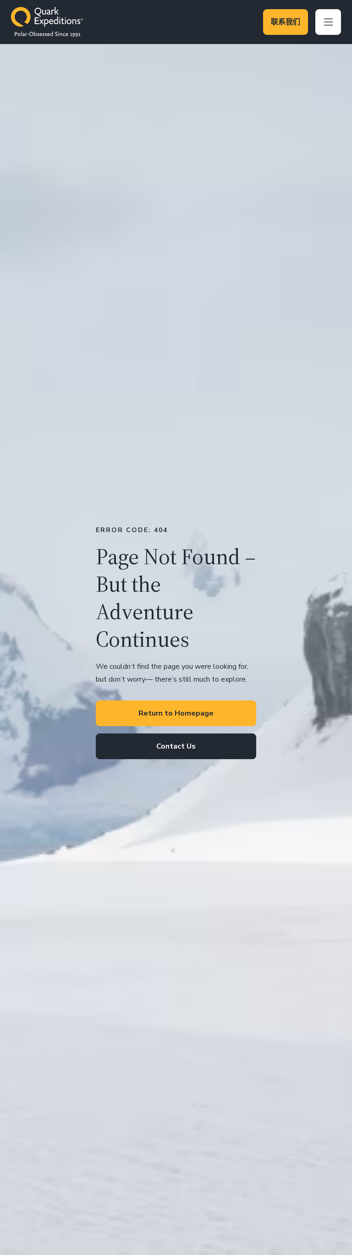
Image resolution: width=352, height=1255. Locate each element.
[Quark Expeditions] (47, 22)
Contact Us (176, 746)
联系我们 (285, 22)
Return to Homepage (176, 713)
